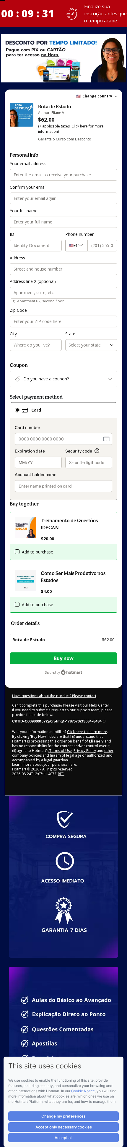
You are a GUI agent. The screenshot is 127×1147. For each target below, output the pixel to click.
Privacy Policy (85, 750)
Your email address (28, 163)
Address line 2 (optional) (33, 281)
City (13, 334)
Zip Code (18, 310)
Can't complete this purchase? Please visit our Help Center (60, 705)
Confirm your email (28, 187)
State (70, 334)
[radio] (17, 410)
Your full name (24, 210)
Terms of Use (60, 750)
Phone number (79, 234)
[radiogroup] (63, 451)
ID (12, 234)
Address (17, 258)
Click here (79, 126)
